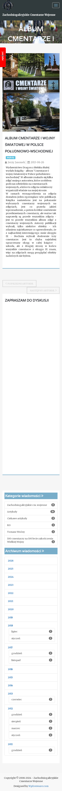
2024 (11, 577)
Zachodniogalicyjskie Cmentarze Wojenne (28, 14)
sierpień (31, 721)
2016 (10, 669)
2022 (10, 593)
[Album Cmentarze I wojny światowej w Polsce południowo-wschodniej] (31, 92)
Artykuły (10, 157)
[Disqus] (31, 346)
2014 (10, 685)
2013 (10, 693)
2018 (10, 625)
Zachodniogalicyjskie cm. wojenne (30, 505)
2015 (10, 677)
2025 (10, 568)
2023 (10, 585)
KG (30, 525)
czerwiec (31, 699)
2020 (11, 609)
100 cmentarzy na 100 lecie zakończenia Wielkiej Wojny (30, 540)
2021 (10, 601)
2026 (10, 560)
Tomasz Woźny (30, 531)
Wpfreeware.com (38, 786)
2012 (10, 708)
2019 (10, 617)
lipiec (31, 631)
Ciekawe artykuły (30, 518)
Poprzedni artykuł (20, 283)
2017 (10, 647)
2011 (10, 744)
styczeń (31, 638)
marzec (31, 728)
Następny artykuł (42, 290)
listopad (31, 660)
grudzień (31, 653)
